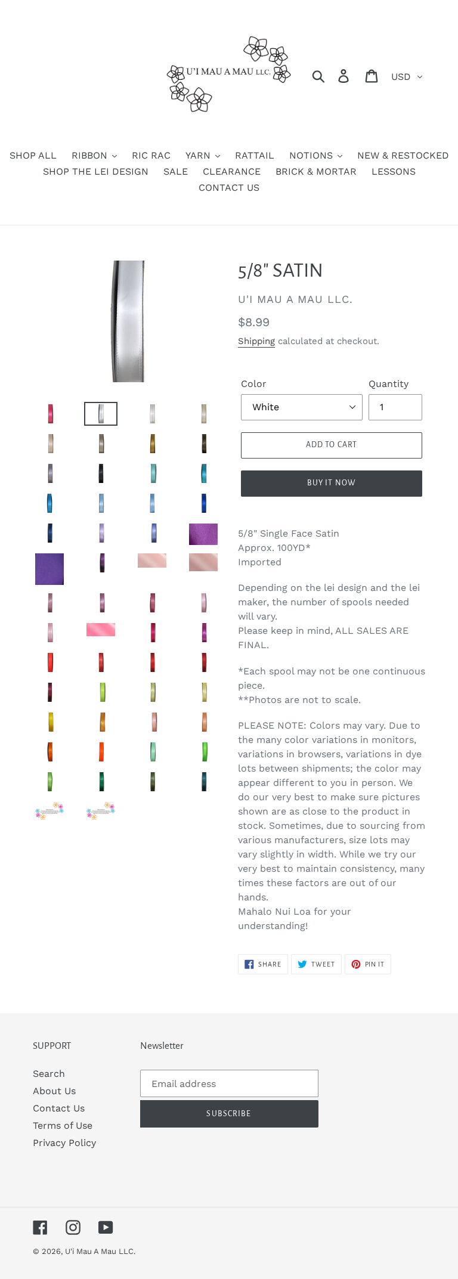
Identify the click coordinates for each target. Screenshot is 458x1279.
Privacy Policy (64, 1142)
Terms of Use (62, 1125)
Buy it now (331, 483)
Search (49, 1073)
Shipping (256, 341)
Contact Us (59, 1108)
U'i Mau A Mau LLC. (100, 1251)
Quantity (389, 383)
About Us (54, 1091)
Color (254, 383)
